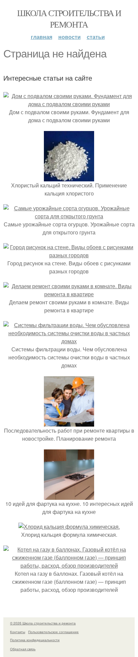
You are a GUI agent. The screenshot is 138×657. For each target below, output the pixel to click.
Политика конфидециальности (35, 640)
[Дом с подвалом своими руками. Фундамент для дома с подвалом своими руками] (69, 104)
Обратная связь (23, 649)
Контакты (17, 631)
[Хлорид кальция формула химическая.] (69, 526)
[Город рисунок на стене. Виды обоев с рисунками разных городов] (69, 255)
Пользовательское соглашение (53, 631)
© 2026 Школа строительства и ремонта (43, 623)
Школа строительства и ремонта (69, 18)
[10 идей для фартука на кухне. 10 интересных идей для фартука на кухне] (69, 495)
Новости (69, 37)
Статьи (96, 37)
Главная (41, 37)
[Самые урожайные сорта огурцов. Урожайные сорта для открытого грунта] (69, 216)
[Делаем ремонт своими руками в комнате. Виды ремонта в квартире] (69, 294)
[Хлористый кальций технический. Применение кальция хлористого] (69, 177)
